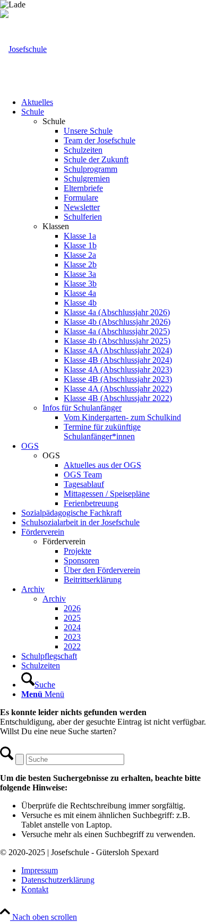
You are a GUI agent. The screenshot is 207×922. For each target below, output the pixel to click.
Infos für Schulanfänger (82, 407)
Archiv (54, 598)
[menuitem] (114, 102)
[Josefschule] (23, 49)
